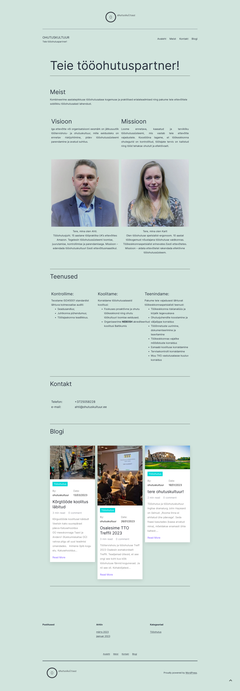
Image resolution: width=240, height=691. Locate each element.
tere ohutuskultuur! (166, 491)
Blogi (195, 38)
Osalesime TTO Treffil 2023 (114, 530)
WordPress (191, 672)
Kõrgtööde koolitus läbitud (70, 504)
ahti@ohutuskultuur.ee (91, 407)
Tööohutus (60, 484)
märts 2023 (102, 632)
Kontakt (183, 38)
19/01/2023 (175, 485)
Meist (173, 38)
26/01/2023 (128, 521)
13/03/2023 (80, 495)
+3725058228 (85, 402)
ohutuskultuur (60, 495)
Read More (58, 557)
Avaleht (161, 38)
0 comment (75, 512)
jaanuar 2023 (103, 636)
